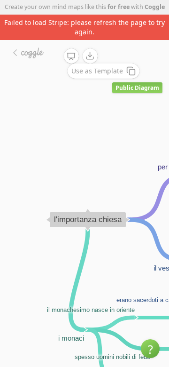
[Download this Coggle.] (90, 56)
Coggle (155, 7)
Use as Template (97, 70)
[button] (150, 348)
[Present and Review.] (71, 56)
